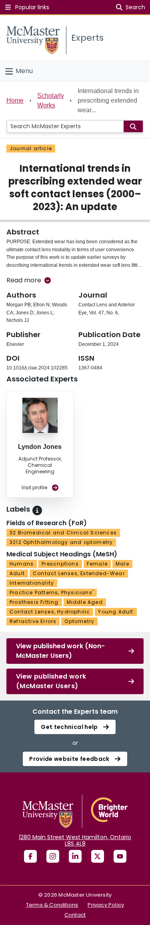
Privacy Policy (106, 905)
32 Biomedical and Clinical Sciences (63, 532)
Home (15, 100)
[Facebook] (30, 856)
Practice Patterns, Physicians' (52, 592)
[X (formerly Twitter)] (97, 856)
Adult (17, 573)
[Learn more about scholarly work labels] (37, 510)
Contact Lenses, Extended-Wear (79, 573)
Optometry (79, 621)
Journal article (31, 148)
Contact (75, 915)
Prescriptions (60, 563)
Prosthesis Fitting (34, 602)
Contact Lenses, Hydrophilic (50, 611)
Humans (22, 563)
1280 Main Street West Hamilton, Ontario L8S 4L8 (75, 840)
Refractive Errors (33, 621)
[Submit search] (133, 126)
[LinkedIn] (75, 856)
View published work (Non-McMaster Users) (60, 650)
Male (122, 563)
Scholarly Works (50, 100)
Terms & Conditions (52, 905)
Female (97, 563)
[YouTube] (120, 856)
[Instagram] (52, 856)
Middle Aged (85, 602)
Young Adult (115, 611)
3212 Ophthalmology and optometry (61, 542)
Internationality (32, 583)
